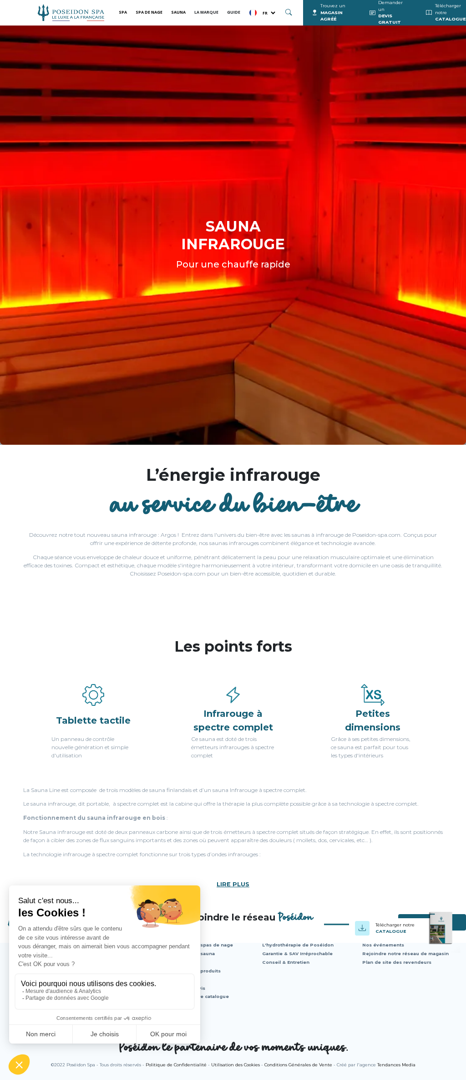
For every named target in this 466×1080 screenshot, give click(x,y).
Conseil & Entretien (285, 962)
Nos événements (383, 944)
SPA (123, 12)
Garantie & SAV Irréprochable (297, 953)
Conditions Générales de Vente (298, 1064)
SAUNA (178, 12)
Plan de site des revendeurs (396, 962)
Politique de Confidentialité (176, 1064)
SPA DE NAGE (149, 12)
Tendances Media (396, 1064)
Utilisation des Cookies (235, 1064)
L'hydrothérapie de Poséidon (298, 944)
